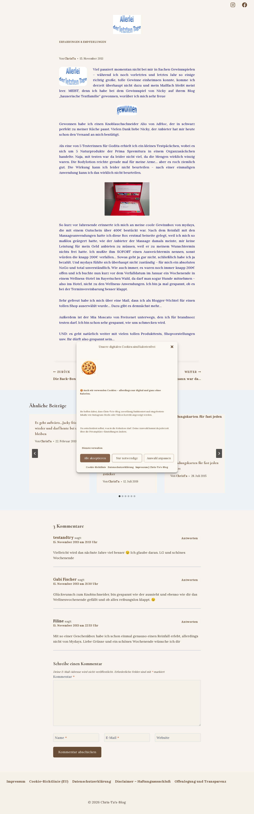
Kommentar (64, 676)
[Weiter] (219, 453)
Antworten (189, 538)
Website (163, 737)
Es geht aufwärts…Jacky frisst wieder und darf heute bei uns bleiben (58, 428)
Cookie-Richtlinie (96, 467)
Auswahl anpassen (159, 458)
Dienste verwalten (92, 447)
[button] (172, 346)
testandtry (63, 537)
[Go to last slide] (35, 453)
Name (61, 737)
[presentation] (195, 434)
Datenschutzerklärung (121, 467)
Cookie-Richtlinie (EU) (48, 781)
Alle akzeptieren (95, 458)
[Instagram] (233, 5)
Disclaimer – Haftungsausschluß (143, 781)
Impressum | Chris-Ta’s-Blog (152, 467)
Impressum (16, 781)
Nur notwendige (127, 458)
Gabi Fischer (65, 579)
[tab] (119, 496)
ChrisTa (70, 58)
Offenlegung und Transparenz (200, 781)
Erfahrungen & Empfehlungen (82, 41)
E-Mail (112, 737)
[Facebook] (245, 5)
